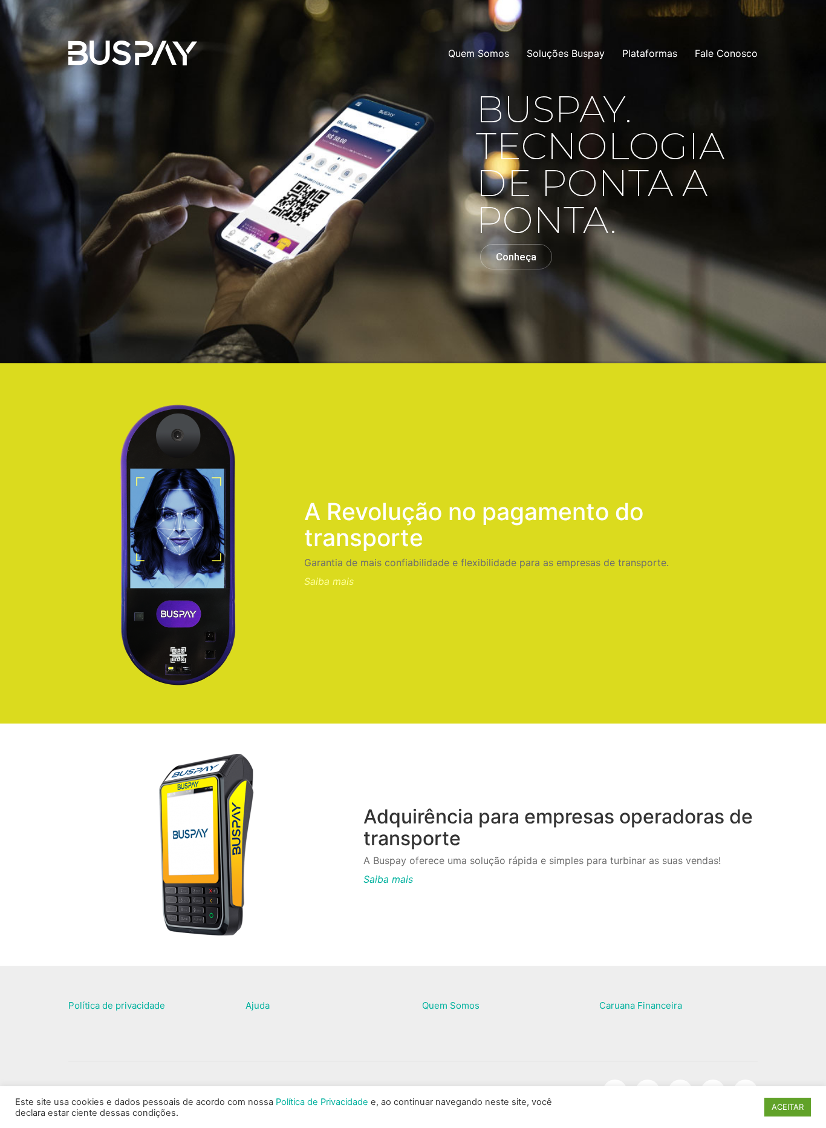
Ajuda (258, 1005)
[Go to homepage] (132, 53)
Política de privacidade (116, 1005)
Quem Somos (451, 1005)
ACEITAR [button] (788, 1107)
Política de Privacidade (322, 1102)
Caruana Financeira (640, 1005)
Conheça (516, 257)
